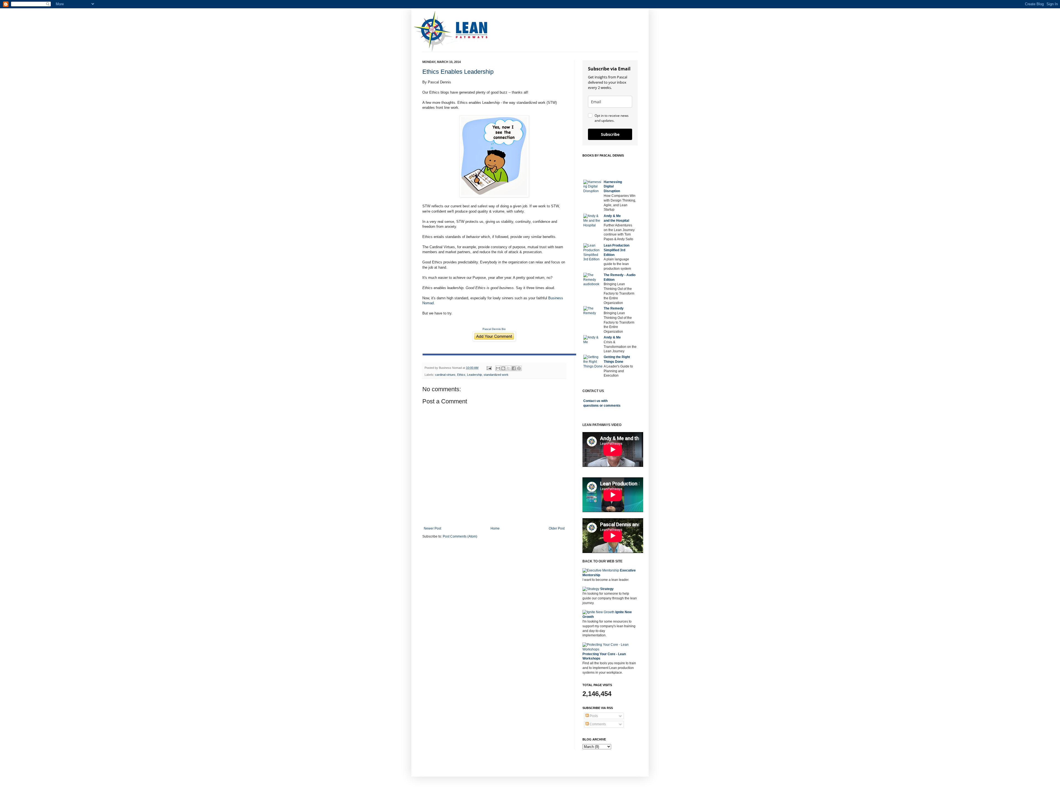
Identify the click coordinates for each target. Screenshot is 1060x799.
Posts (593, 716)
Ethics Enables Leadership (458, 71)
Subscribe (610, 134)
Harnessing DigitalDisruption (613, 186)
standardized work (496, 374)
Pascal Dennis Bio (494, 328)
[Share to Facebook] (513, 368)
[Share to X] (508, 368)
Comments (597, 724)
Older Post (557, 528)
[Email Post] (488, 367)
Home (495, 528)
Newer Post (432, 528)
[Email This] (498, 368)
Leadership (474, 374)
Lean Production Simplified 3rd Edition (616, 250)
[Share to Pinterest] (519, 368)
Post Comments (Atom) (460, 536)
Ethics (461, 374)
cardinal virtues (445, 374)
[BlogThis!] (503, 368)
